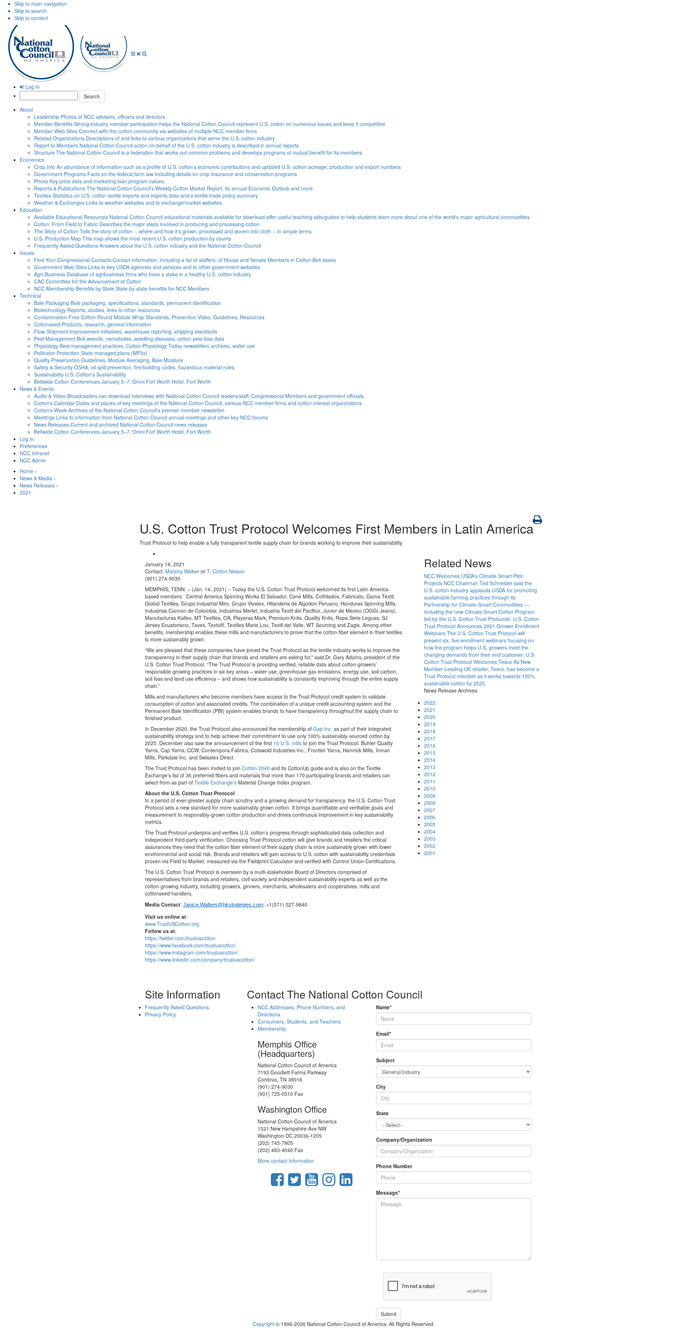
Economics (32, 159)
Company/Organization (404, 1139)
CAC (87, 281)
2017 (429, 738)
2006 (429, 817)
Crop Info (217, 166)
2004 (429, 831)
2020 (429, 716)
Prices (99, 181)
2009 (429, 795)
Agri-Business (142, 274)
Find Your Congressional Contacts (185, 259)
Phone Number (394, 1166)
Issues (27, 252)
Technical (30, 295)
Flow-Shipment (125, 331)
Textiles (146, 195)
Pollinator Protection (90, 352)
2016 (429, 745)
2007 (429, 809)
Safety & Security (134, 367)
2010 (429, 788)
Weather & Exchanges (128, 202)
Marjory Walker (182, 571)
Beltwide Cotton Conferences (122, 381)
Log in (27, 438)
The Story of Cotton (173, 231)
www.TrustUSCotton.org (172, 923)
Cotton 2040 (256, 768)
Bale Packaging (127, 302)
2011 (429, 781)
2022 (429, 702)
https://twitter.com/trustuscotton (180, 938)
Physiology (144, 345)
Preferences (33, 446)
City (381, 1086)
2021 (25, 492)
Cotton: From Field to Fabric (146, 224)
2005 (429, 824)
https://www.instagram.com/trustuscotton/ (191, 952)
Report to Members (166, 145)
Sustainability (80, 374)
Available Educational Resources (282, 216)
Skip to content (31, 17)
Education (31, 209)
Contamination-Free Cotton (149, 317)
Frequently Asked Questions (147, 245)
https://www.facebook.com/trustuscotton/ (190, 945)
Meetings (151, 417)
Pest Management (129, 338)
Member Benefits (209, 123)
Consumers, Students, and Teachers (299, 1021)
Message (388, 1192)
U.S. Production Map (132, 238)
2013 (429, 767)
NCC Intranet (34, 453)
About (26, 109)
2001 (429, 852)
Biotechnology (97, 310)
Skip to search (30, 10)
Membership (272, 1028)
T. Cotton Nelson (226, 571)
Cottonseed (92, 324)
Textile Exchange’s (215, 782)
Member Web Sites (145, 131)
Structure (198, 152)
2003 (429, 838)
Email (383, 1033)
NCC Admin (33, 460)
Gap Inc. (323, 728)
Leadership (99, 116)
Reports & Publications (173, 188)
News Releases (120, 424)
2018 (429, 731)
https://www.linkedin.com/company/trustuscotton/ (200, 959)
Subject (385, 1060)
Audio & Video (199, 395)
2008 (429, 802)
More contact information (286, 1160)
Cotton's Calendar (198, 403)
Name (383, 1007)
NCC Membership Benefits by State (121, 288)
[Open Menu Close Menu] (136, 53)
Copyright (263, 1323)
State (382, 1113)
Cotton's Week (129, 410)
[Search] (144, 53)
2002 (429, 845)
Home (26, 471)
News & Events (37, 388)
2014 (429, 759)
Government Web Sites (147, 267)
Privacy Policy (160, 1014)
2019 (429, 724)
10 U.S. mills (287, 743)
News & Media (36, 478)
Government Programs (165, 174)
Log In (32, 86)
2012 (429, 774)
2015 (429, 752)
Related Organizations (154, 138)
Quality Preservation (108, 360)
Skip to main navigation (40, 3)
